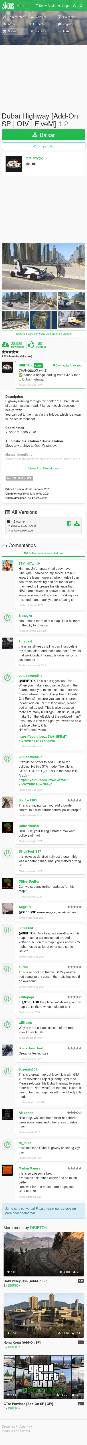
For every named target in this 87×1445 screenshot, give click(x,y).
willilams (25, 1022)
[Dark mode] (74, 5)
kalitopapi (26, 997)
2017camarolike (30, 675)
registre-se (68, 1208)
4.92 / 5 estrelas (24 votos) (17, 356)
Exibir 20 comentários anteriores (43, 553)
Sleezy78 (25, 615)
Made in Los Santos (16, 1431)
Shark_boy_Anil (31, 1048)
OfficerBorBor (29, 825)
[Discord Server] (33, 163)
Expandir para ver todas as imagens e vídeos (43, 333)
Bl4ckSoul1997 (30, 851)
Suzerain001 (28, 1069)
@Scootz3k (27, 912)
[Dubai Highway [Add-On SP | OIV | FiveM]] (43, 266)
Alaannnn (26, 1112)
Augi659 (25, 907)
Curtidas (41, 346)
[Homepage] (28, 163)
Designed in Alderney (17, 1426)
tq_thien (25, 1142)
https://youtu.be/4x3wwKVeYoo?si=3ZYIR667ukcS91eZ (43, 781)
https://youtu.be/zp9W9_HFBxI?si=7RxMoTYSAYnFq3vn (43, 738)
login (50, 1208)
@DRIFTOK (27, 680)
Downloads (17, 346)
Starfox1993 (28, 800)
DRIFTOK (34, 158)
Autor (38, 365)
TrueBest (25, 641)
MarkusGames (29, 1168)
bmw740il (26, 928)
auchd (23, 967)
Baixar (46, 135)
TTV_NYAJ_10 (29, 563)
